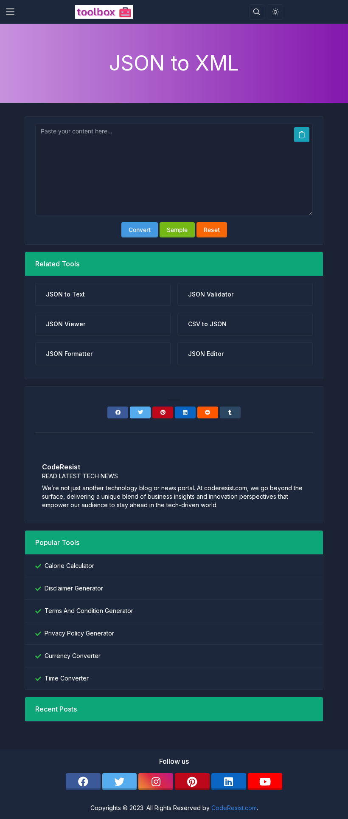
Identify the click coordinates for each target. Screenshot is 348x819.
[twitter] (119, 781)
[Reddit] (207, 412)
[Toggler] (10, 12)
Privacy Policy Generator (79, 633)
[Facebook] (117, 412)
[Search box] (256, 12)
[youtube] (265, 781)
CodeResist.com (234, 807)
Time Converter (67, 678)
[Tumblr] (230, 412)
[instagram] (155, 781)
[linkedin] (228, 781)
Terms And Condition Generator (89, 610)
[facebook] (83, 781)
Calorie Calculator (69, 565)
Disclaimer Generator (74, 588)
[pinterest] (192, 781)
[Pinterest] (162, 412)
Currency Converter (73, 655)
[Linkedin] (185, 412)
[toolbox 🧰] (104, 12)
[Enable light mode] (275, 12)
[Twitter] (140, 412)
